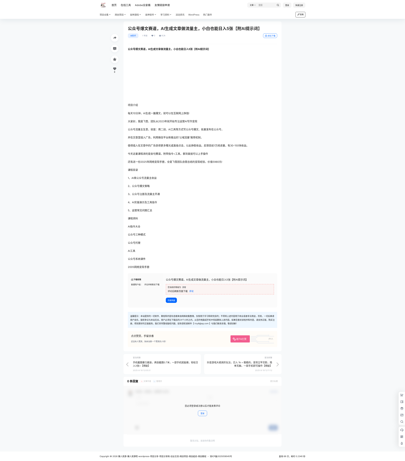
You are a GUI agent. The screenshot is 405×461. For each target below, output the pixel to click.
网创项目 (119, 14)
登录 (287, 5)
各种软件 (149, 14)
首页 (114, 5)
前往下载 (271, 36)
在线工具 (126, 5)
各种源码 (134, 14)
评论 (191, 291)
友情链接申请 (162, 5)
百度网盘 (171, 300)
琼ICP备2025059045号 (221, 456)
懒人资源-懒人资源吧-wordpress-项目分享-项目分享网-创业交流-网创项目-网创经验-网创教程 (162, 456)
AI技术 (133, 35)
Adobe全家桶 (142, 5)
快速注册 (299, 5)
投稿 (302, 14)
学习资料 (164, 14)
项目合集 (104, 14)
